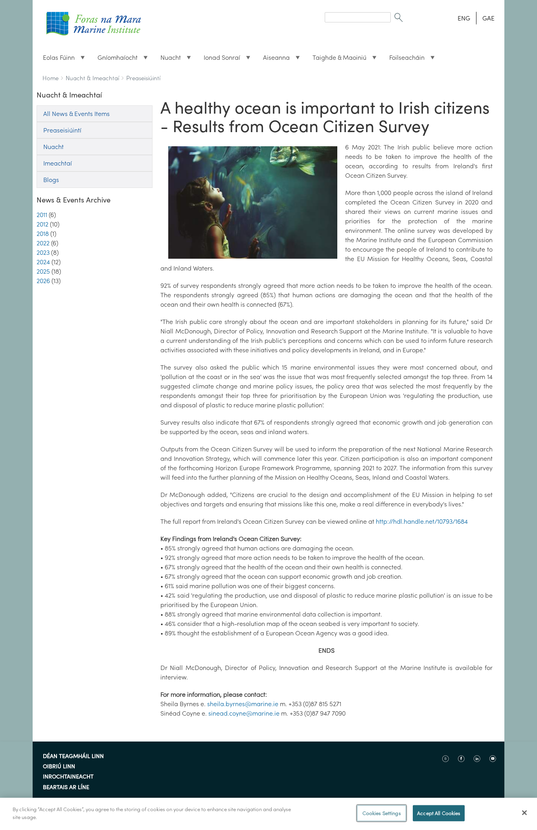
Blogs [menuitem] (51, 180)
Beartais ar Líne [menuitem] (66, 787)
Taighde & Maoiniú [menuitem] (336, 59)
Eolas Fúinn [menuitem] (56, 59)
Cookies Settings (381, 813)
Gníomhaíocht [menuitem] (114, 59)
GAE (488, 18)
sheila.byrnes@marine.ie (242, 704)
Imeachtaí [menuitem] (57, 163)
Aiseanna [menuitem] (273, 59)
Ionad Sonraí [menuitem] (218, 59)
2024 (43, 262)
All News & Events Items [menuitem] (76, 114)
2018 (43, 233)
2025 (43, 271)
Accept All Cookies (438, 813)
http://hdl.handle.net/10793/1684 (422, 521)
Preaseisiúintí (143, 78)
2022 (43, 243)
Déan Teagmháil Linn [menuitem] (73, 756)
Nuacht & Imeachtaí (92, 78)
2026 (43, 281)
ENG (464, 18)
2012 (42, 224)
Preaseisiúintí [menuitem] (62, 130)
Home (50, 78)
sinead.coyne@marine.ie (244, 713)
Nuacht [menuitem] (167, 59)
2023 (43, 252)
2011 (42, 215)
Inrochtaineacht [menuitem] (68, 777)
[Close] (524, 812)
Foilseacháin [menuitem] (404, 59)
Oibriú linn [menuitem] (59, 767)
